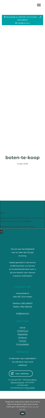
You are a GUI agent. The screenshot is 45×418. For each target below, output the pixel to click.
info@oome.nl (24, 23)
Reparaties (23, 334)
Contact (22, 341)
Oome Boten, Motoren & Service (22, 2)
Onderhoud (22, 331)
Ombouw (22, 337)
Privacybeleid (22, 344)
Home (22, 327)
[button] (3, 88)
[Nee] (42, 408)
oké (22, 413)
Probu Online (30, 388)
